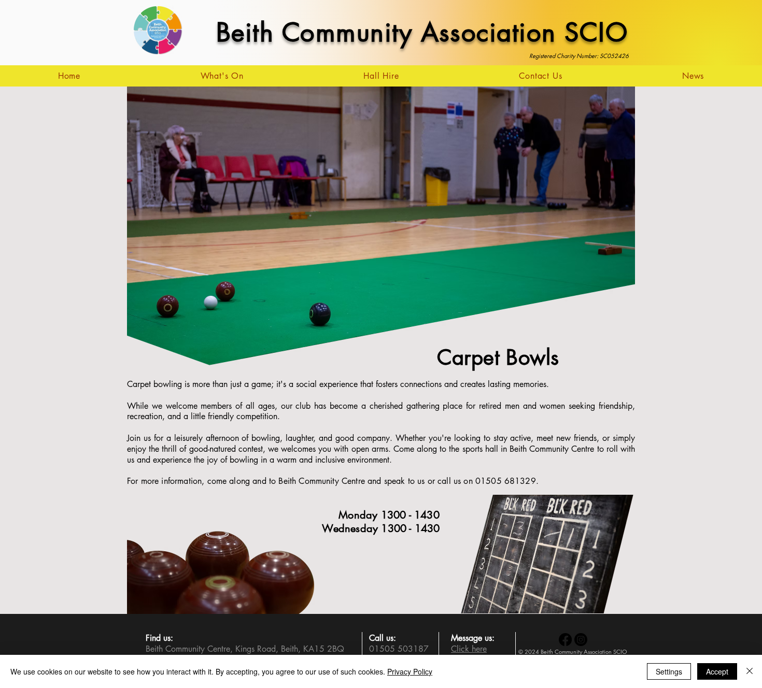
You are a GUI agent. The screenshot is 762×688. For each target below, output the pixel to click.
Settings (669, 671)
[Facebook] (565, 639)
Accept (717, 671)
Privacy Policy (409, 671)
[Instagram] (580, 639)
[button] (222, 76)
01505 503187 (399, 648)
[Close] (749, 671)
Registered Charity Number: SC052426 (579, 56)
